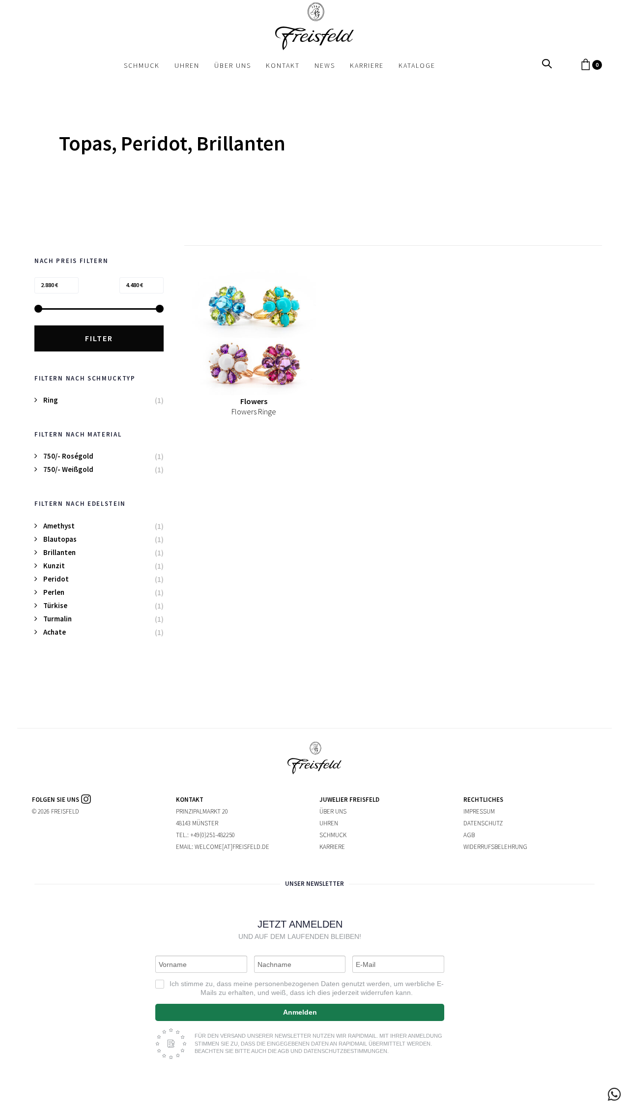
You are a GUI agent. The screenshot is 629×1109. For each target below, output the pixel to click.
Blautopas (60, 539)
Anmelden (300, 1012)
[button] (547, 64)
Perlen (53, 592)
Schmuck (332, 835)
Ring (50, 400)
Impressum (479, 811)
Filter (99, 338)
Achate (54, 632)
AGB (469, 835)
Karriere (332, 847)
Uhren (328, 823)
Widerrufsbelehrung (495, 847)
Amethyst (59, 525)
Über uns (332, 811)
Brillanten (59, 552)
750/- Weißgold (68, 469)
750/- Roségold (68, 456)
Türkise (55, 605)
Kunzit (54, 565)
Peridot (56, 579)
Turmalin (57, 618)
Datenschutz (483, 823)
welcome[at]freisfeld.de (232, 847)
